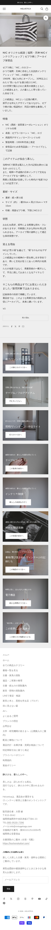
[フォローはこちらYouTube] (39, 898)
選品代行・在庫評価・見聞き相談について (23, 745)
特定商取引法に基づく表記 (16, 750)
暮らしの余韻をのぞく (18, 502)
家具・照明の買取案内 (13, 690)
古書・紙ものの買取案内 (15, 685)
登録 (8, 889)
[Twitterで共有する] (15, 326)
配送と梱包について (12, 740)
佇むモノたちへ (15, 401)
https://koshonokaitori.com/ (16, 843)
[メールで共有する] (23, 326)
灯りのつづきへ (15, 435)
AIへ (5, 711)
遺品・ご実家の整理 (12, 680)
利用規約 (7, 760)
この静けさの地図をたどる (20, 637)
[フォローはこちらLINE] (4, 903)
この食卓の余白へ (16, 468)
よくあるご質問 (10, 716)
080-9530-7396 (15, 822)
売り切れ (25, 317)
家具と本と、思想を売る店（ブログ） (21, 700)
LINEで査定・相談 (11, 695)
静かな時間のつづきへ (18, 603)
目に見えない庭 (10, 705)
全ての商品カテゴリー (13, 665)
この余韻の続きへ (16, 536)
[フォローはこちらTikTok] (46, 898)
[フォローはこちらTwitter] (11, 898)
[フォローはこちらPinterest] (32, 898)
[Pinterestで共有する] (19, 326)
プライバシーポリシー (13, 755)
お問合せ (7, 726)
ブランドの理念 (10, 721)
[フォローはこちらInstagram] (18, 898)
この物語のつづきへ (17, 569)
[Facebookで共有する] (12, 326)
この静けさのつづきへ (18, 367)
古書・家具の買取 (11, 675)
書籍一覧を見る (10, 670)
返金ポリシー (9, 765)
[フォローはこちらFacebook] (4, 898)
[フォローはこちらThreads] (25, 898)
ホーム (6, 660)
